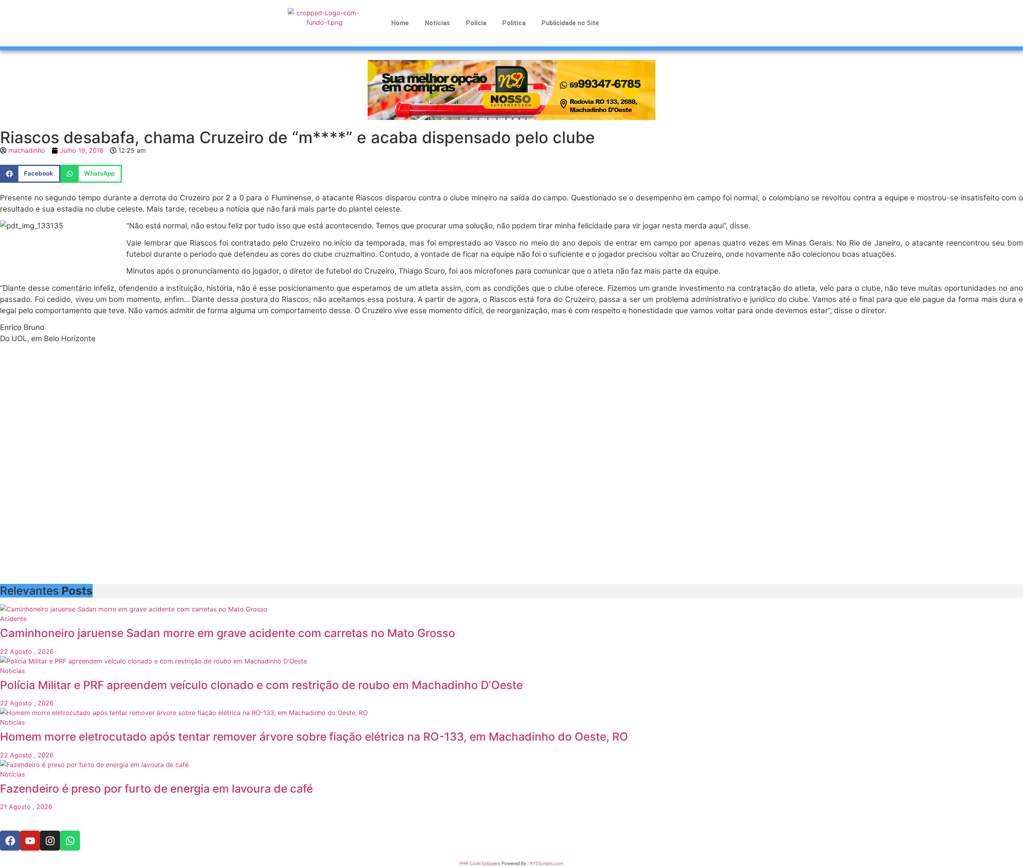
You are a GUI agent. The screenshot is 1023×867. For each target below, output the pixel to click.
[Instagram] (50, 841)
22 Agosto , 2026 (27, 651)
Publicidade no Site (570, 23)
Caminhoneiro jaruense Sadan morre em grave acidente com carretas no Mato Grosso (227, 633)
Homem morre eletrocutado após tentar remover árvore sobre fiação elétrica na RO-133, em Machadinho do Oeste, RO (314, 736)
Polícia (476, 23)
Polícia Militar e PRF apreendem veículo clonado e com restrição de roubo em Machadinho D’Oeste (261, 685)
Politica (513, 23)
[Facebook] (10, 841)
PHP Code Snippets (480, 863)
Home (400, 23)
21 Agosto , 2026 (26, 807)
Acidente (13, 619)
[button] (30, 174)
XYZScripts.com (546, 863)
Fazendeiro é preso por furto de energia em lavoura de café (156, 788)
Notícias (437, 23)
